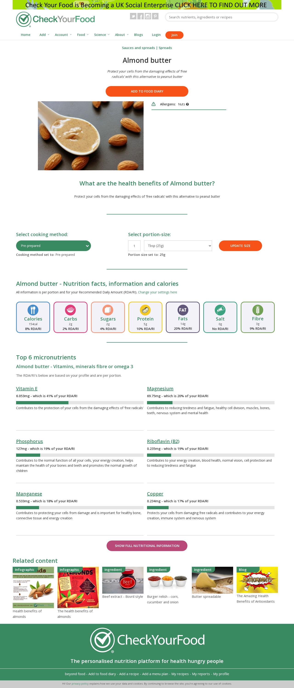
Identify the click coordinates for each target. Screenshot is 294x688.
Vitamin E (26, 388)
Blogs (138, 34)
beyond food (75, 673)
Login (156, 34)
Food (81, 34)
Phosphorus (29, 441)
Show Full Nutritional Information (147, 545)
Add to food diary (147, 91)
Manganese (29, 494)
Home (25, 34)
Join (174, 35)
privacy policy (80, 683)
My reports (201, 673)
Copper (155, 494)
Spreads (165, 47)
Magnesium (160, 388)
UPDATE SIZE (240, 245)
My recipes (180, 673)
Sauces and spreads (138, 47)
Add (43, 34)
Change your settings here (157, 292)
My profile (221, 673)
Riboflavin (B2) (163, 441)
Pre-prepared (30, 245)
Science (100, 34)
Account (61, 34)
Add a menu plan (155, 673)
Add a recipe (129, 673)
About (120, 34)
